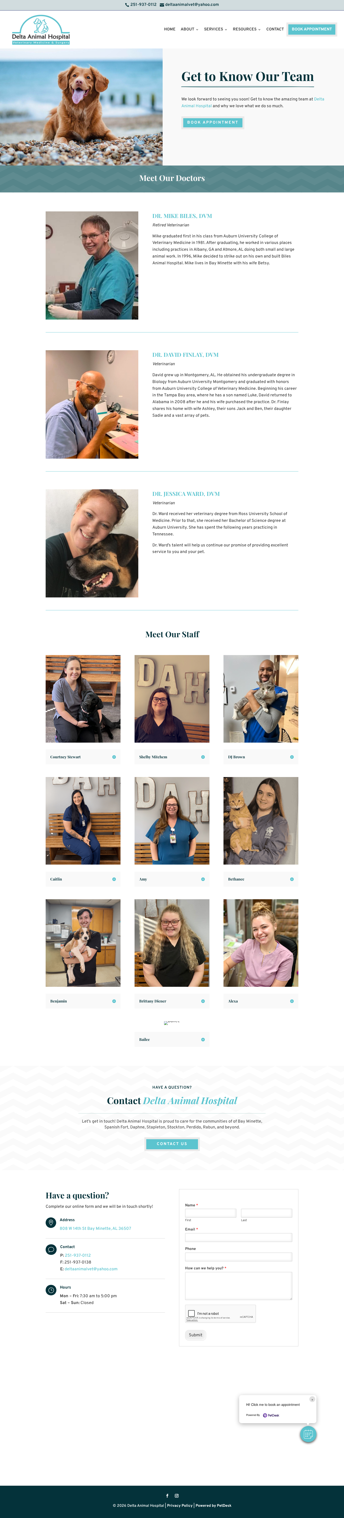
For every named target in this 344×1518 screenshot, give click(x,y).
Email (191, 1229)
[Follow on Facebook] (167, 1496)
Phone (190, 1249)
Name (191, 1205)
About (187, 29)
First (188, 1220)
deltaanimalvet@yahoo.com (91, 1269)
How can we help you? (206, 1268)
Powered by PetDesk (213, 1505)
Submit (195, 1335)
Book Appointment (312, 29)
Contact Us (172, 1144)
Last (244, 1220)
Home (170, 29)
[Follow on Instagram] (176, 1496)
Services (213, 29)
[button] (308, 1434)
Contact (275, 29)
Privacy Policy (180, 1505)
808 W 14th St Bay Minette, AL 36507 (95, 1228)
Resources (244, 29)
